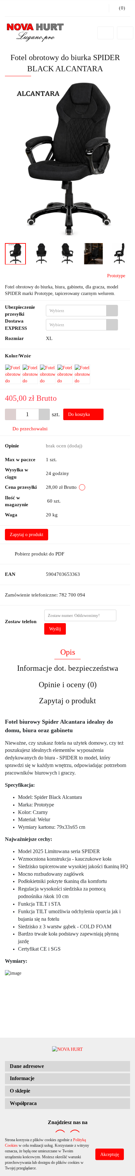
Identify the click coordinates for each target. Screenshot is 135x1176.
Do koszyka (79, 414)
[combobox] (82, 310)
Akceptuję (109, 1154)
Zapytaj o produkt (26, 534)
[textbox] (76, 310)
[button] (67, 1066)
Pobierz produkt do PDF (39, 553)
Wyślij (55, 628)
